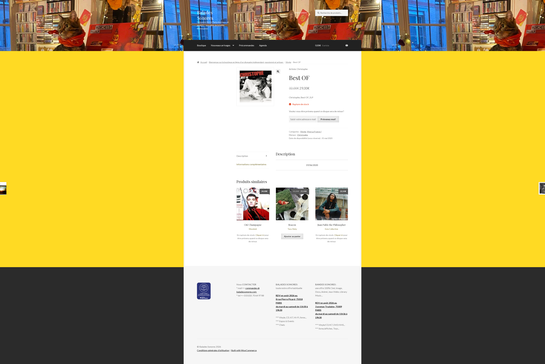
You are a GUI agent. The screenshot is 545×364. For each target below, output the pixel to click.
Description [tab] (242, 156)
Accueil (203, 62)
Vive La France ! (314, 131)
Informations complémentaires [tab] (251, 164)
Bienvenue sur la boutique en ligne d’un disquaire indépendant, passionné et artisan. (246, 62)
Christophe (302, 135)
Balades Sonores (205, 15)
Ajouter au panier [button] (292, 236)
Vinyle (288, 62)
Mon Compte (301, 12)
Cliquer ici (259, 235)
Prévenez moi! (328, 119)
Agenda (263, 45)
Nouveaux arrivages (220, 45)
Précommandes (246, 45)
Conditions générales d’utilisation (213, 350)
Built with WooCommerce (244, 350)
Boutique (201, 45)
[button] (278, 71)
